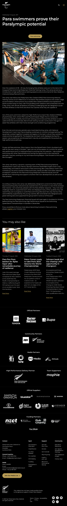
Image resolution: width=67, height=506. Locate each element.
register (10, 209)
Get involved (45, 452)
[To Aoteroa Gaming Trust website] (55, 421)
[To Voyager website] (58, 406)
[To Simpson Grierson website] (10, 396)
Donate (44, 449)
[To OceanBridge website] (8, 406)
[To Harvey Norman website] (31, 320)
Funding (31, 462)
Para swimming (35, 36)
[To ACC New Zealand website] (25, 340)
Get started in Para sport (32, 445)
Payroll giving (46, 454)
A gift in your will (44, 458)
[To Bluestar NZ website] (26, 396)
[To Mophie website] (53, 375)
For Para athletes (30, 452)
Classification (32, 449)
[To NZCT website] (11, 421)
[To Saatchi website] (43, 396)
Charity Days (58, 459)
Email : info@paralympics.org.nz (11, 458)
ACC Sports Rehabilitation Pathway (59, 450)
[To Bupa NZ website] (48, 320)
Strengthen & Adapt (32, 465)
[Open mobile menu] (64, 5)
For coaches (32, 456)
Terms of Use (32, 499)
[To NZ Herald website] (11, 359)
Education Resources (58, 445)
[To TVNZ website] (20, 359)
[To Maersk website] (58, 396)
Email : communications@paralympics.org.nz (13, 467)
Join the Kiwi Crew (45, 445)
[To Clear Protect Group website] (41, 406)
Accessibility (43, 498)
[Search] (59, 5)
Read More (5, 293)
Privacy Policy (36, 499)
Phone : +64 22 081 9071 (9, 469)
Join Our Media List (11, 475)
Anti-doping (32, 459)
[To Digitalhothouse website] (25, 406)
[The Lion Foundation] (26, 421)
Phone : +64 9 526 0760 (9, 456)
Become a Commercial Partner (45, 463)
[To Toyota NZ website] (16, 320)
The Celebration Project (59, 455)
